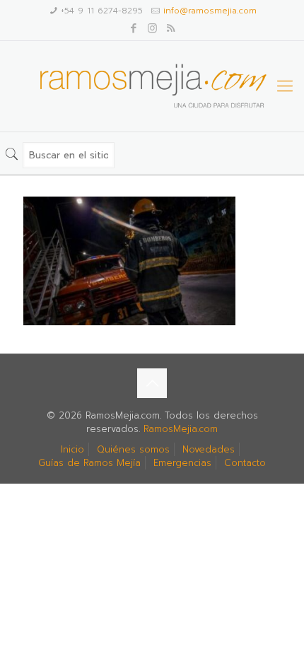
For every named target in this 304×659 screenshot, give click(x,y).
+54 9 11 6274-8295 (102, 10)
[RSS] (170, 28)
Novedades (208, 449)
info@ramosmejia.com (210, 10)
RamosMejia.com (181, 429)
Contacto (245, 463)
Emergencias (182, 463)
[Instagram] (152, 28)
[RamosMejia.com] (152, 86)
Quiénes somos (133, 449)
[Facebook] (134, 28)
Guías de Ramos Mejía (89, 463)
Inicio (72, 449)
